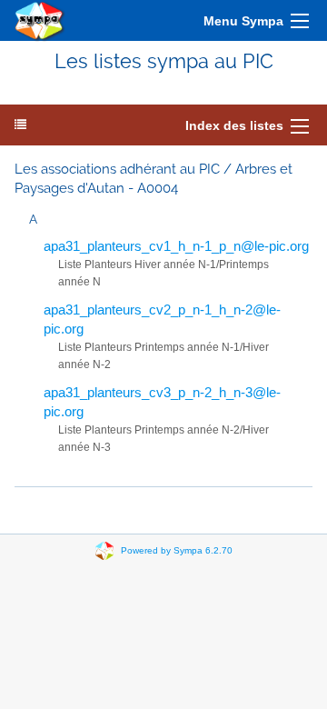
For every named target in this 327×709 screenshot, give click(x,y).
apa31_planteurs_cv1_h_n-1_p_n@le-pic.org (176, 246)
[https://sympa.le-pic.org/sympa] (40, 20)
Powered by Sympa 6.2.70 (177, 550)
